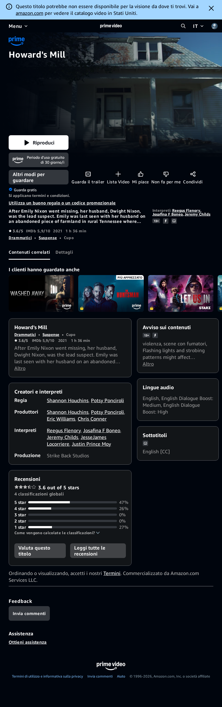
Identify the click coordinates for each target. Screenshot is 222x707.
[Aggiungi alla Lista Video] (118, 174)
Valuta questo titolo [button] (34, 551)
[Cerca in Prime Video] (183, 26)
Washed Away (41, 293)
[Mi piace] (140, 174)
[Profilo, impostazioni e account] (214, 26)
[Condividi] (193, 174)
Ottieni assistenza (28, 642)
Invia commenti (100, 676)
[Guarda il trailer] (88, 174)
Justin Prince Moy (91, 444)
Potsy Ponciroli (107, 400)
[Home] (111, 26)
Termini (111, 573)
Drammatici (20, 237)
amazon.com (29, 13)
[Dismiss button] (211, 8)
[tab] (29, 252)
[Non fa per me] (166, 174)
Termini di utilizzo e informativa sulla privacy (47, 676)
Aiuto (121, 676)
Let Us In (180, 293)
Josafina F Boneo (167, 214)
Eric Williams (61, 419)
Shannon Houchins (68, 400)
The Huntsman (110, 293)
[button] (38, 142)
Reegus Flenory (186, 210)
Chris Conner (92, 419)
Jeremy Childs (197, 214)
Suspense (48, 237)
